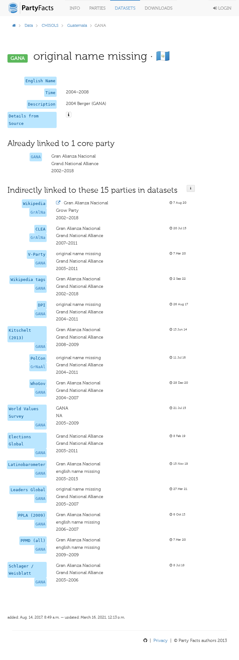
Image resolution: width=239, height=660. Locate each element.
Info (75, 8)
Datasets (125, 8)
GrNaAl (37, 366)
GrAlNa (37, 212)
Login (224, 8)
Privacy (160, 640)
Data (29, 25)
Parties (97, 8)
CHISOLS (50, 25)
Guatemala (77, 25)
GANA (36, 156)
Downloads (158, 8)
